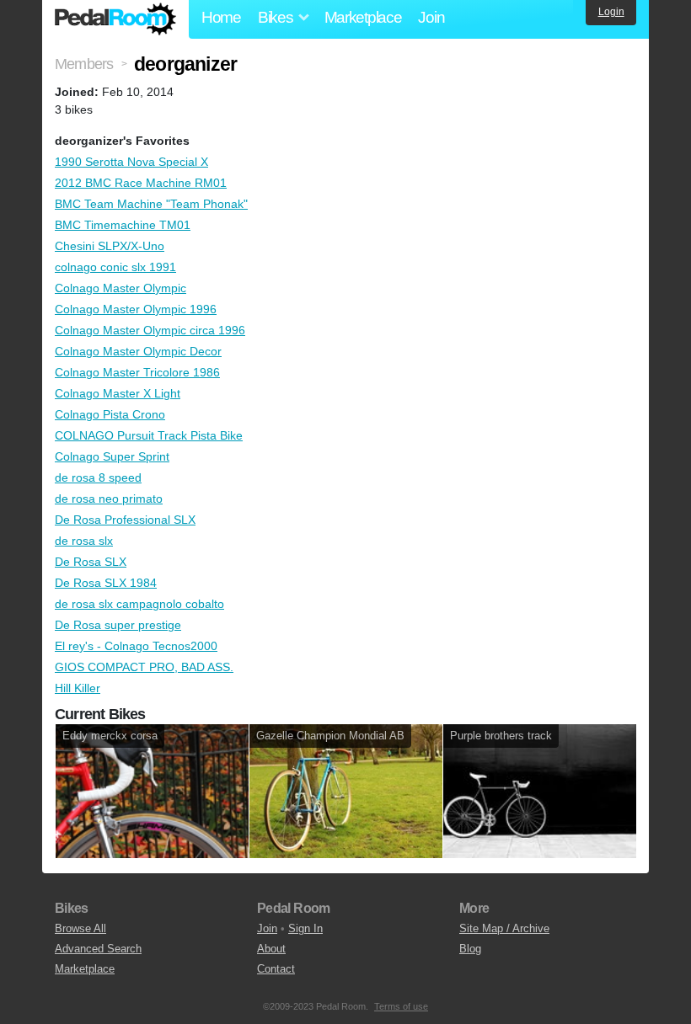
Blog (470, 948)
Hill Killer (77, 688)
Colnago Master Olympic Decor (138, 351)
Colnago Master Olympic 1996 (136, 309)
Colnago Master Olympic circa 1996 (150, 330)
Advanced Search (98, 948)
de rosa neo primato (109, 498)
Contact (276, 969)
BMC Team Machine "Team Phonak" (151, 204)
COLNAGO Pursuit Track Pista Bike (149, 435)
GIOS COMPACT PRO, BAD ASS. (144, 667)
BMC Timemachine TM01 (122, 225)
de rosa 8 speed (98, 477)
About (271, 948)
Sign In (305, 928)
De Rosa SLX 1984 (106, 582)
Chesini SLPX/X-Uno (109, 246)
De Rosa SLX (90, 561)
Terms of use (401, 1006)
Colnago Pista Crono (110, 414)
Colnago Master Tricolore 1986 (137, 372)
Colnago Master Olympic (120, 288)
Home (221, 17)
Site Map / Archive (504, 928)
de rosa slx (84, 540)
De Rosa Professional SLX (125, 519)
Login (611, 12)
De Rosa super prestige (118, 625)
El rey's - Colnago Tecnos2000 (136, 646)
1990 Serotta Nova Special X (131, 161)
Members (84, 64)
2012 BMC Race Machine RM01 (141, 182)
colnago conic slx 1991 (115, 267)
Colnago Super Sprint (112, 456)
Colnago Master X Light (117, 393)
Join (431, 17)
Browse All (80, 928)
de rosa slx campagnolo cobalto (139, 604)
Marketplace (363, 17)
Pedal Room (115, 19)
